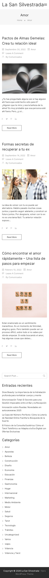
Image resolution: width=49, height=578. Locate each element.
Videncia (9, 548)
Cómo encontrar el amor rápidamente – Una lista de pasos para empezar (23, 258)
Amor (33, 49)
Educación (10, 474)
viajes (7, 544)
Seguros (9, 516)
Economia (9, 470)
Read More (12, 128)
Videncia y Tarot (12, 553)
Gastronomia (11, 484)
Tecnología (10, 525)
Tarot (7, 521)
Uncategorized (12, 534)
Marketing (9, 497)
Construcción (11, 461)
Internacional (11, 493)
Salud (7, 511)
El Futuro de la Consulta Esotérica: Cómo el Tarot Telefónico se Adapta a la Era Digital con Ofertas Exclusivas (24, 428)
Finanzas (9, 479)
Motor (7, 507)
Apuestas (9, 451)
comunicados (15, 57)
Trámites (9, 530)
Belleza (8, 456)
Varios (8, 539)
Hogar (8, 488)
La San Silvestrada (23, 5)
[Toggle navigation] (45, 4)
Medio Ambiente (13, 502)
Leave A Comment (14, 53)
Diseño (8, 465)
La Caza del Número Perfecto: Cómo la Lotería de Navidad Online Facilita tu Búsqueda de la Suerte (24, 417)
